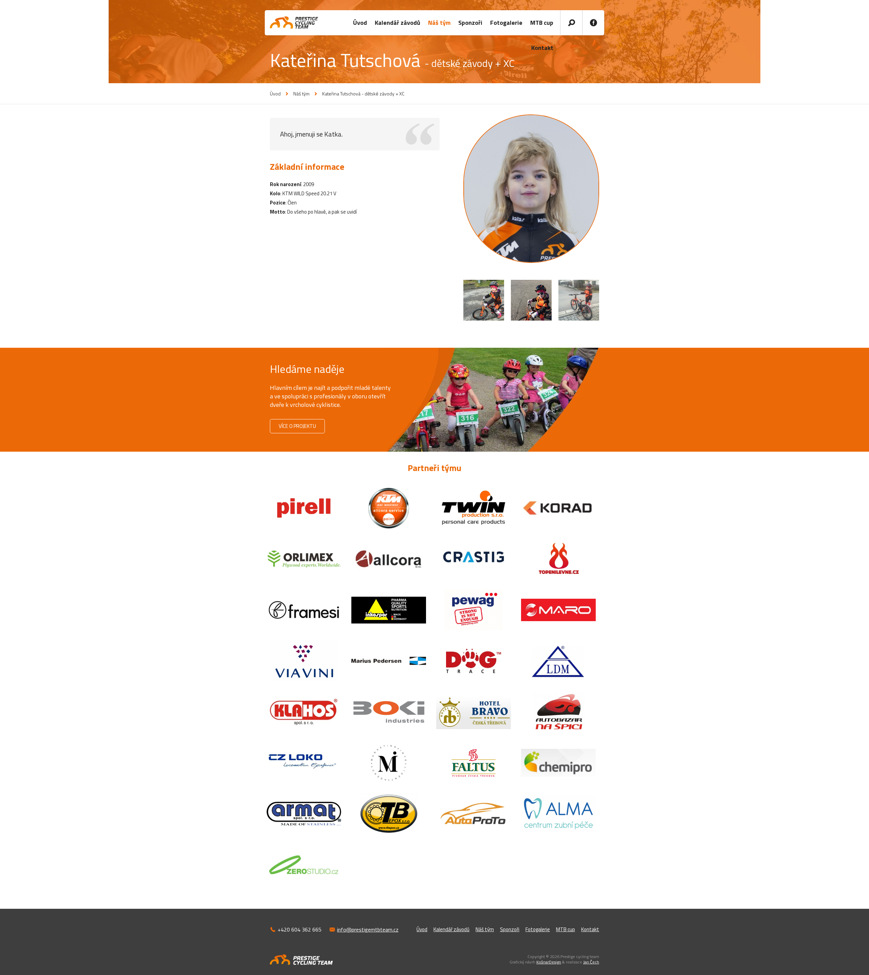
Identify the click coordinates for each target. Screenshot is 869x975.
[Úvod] (294, 22)
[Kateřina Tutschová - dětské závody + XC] (531, 188)
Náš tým (439, 22)
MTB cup (541, 22)
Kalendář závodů (397, 22)
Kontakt (590, 929)
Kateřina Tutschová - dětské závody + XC (363, 93)
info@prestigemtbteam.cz (368, 929)
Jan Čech (591, 962)
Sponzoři (470, 22)
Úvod (360, 22)
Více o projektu (297, 426)
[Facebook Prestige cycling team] (593, 22)
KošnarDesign (548, 962)
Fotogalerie (506, 22)
